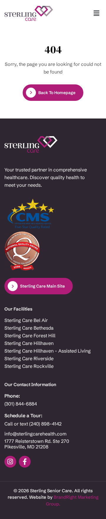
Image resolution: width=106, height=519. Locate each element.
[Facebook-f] (25, 462)
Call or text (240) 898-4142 (33, 424)
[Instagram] (10, 462)
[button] (97, 13)
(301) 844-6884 (20, 404)
